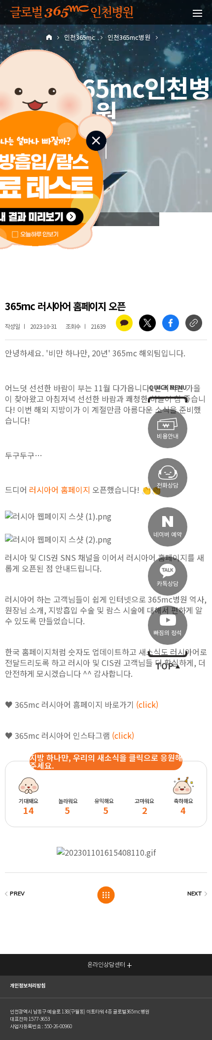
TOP (164, 666)
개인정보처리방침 (27, 985)
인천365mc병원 (128, 37)
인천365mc (79, 37)
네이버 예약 (167, 534)
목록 (106, 894)
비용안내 (167, 436)
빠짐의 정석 (167, 632)
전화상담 (167, 485)
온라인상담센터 (106, 964)
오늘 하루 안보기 (40, 232)
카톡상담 (167, 583)
